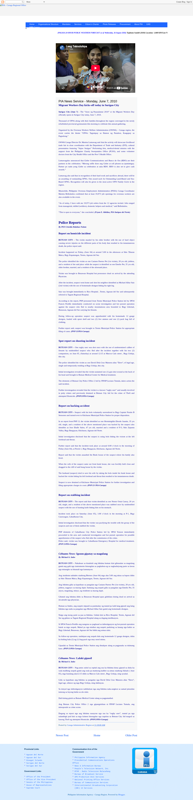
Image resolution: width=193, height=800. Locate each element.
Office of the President (38, 777)
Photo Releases (109, 24)
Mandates (66, 24)
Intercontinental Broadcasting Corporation (96, 785)
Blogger (121, 795)
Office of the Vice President (41, 780)
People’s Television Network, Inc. (92, 769)
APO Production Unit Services (89, 777)
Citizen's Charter (92, 24)
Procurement (125, 24)
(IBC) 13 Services (83, 788)
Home (31, 24)
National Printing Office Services (92, 780)
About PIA (138, 24)
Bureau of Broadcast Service (89, 774)
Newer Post (62, 735)
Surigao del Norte (35, 763)
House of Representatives (39, 785)
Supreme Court (33, 788)
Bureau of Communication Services (91, 783)
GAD (148, 24)
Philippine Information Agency (90, 757)
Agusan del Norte (34, 755)
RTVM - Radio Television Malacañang (92, 771)
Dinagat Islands (34, 760)
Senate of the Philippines (39, 782)
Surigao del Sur (34, 766)
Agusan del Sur (33, 758)
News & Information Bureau (88, 766)
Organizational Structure (48, 24)
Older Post (131, 735)
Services (77, 24)
